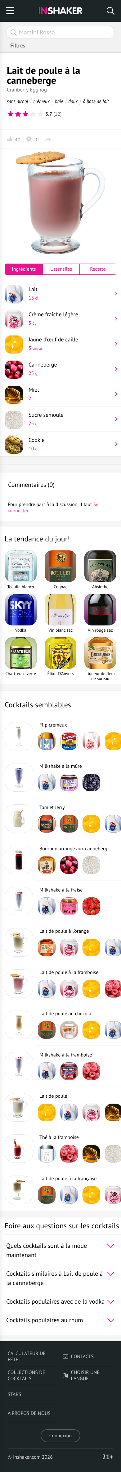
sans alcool (17, 101)
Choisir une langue (85, 1375)
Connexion (60, 1436)
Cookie (37, 444)
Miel (34, 394)
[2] (18, 114)
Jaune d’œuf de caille (53, 343)
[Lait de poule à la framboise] (19, 983)
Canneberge (43, 368)
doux (73, 101)
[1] (10, 114)
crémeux (41, 101)
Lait (33, 293)
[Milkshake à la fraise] (19, 901)
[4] (33, 114)
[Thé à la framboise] (19, 1148)
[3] (25, 114)
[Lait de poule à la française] (19, 1190)
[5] (40, 114)
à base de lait (96, 101)
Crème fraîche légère (53, 318)
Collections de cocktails (26, 1375)
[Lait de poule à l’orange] (19, 942)
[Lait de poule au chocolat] (19, 1025)
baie (59, 101)
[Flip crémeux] (19, 736)
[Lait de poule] (19, 1107)
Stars (14, 1394)
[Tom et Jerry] (19, 818)
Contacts (82, 1357)
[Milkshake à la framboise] (19, 1066)
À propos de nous (29, 1413)
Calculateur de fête (27, 1356)
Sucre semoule (46, 419)
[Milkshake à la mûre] (19, 777)
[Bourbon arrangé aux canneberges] (19, 860)
